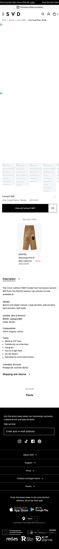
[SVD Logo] (13, 14)
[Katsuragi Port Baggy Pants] (29, 237)
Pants (29, 395)
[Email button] (53, 208)
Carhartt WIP (21, 20)
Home (4, 20)
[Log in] (48, 14)
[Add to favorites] (55, 197)
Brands (11, 20)
